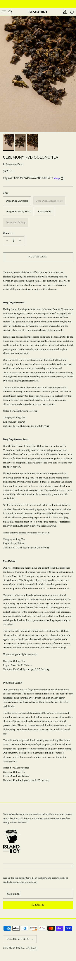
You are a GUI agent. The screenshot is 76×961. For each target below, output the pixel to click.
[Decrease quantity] (6, 241)
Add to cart (38, 256)
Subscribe (38, 905)
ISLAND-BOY (14, 948)
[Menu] (4, 12)
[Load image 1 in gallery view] (38, 74)
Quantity (8, 233)
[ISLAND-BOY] (38, 12)
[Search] (12, 12)
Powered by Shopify (29, 948)
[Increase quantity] (21, 241)
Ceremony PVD (14, 164)
